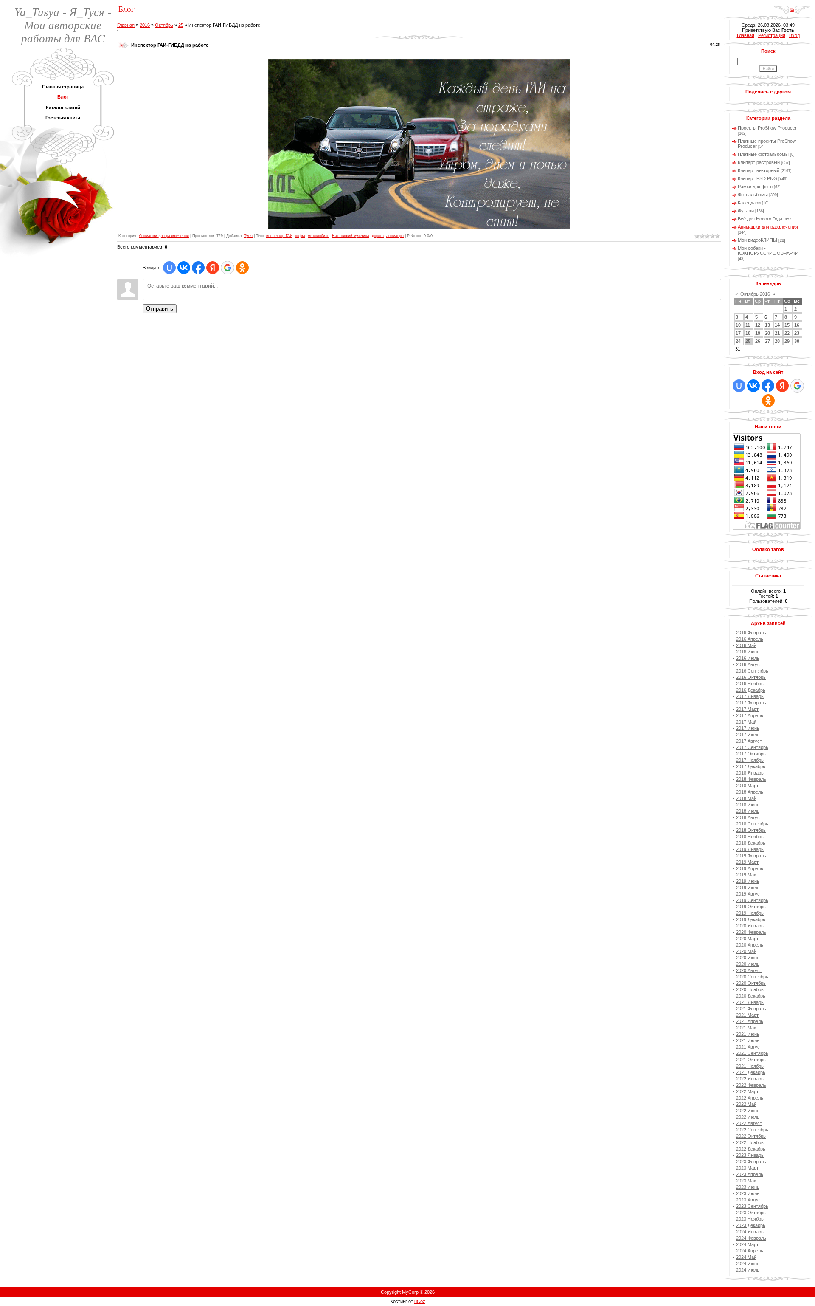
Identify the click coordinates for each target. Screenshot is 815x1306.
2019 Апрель (749, 868)
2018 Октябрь (751, 830)
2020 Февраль (751, 932)
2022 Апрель (749, 1097)
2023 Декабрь (750, 1225)
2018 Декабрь (750, 842)
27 (767, 341)
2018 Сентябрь (752, 823)
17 (738, 333)
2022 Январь (750, 1078)
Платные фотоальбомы (763, 154)
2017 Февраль (751, 702)
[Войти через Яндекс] (212, 267)
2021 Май (746, 1027)
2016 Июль (747, 658)
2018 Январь (750, 772)
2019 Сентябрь (752, 900)
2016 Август (749, 664)
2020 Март (747, 938)
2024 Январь (750, 1231)
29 (787, 341)
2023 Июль (747, 1193)
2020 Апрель (749, 944)
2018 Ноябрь (750, 836)
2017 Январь (750, 696)
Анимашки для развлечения (164, 236)
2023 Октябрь (751, 1212)
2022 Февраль (751, 1085)
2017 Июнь (747, 728)
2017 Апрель (749, 715)
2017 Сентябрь (752, 747)
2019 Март (747, 862)
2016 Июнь (747, 651)
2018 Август (749, 817)
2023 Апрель (749, 1174)
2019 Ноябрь (750, 913)
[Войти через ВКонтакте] (183, 267)
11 (747, 325)
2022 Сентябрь (752, 1129)
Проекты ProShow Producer (767, 127)
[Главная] (792, 6)
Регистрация (771, 35)
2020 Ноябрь (750, 989)
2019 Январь (750, 849)
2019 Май (746, 874)
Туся (248, 236)
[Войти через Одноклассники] (242, 267)
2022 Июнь (747, 1110)
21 (777, 333)
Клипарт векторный (758, 170)
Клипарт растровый (759, 162)
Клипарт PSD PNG (757, 178)
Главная (126, 25)
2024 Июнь (747, 1263)
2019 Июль (747, 887)
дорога (378, 236)
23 (796, 333)
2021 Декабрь (750, 1072)
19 (757, 333)
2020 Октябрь (751, 983)
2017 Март (747, 709)
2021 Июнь (747, 1034)
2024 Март (747, 1244)
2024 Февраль (751, 1238)
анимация (395, 236)
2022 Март (747, 1091)
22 (787, 333)
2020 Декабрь (750, 995)
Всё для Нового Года (760, 218)
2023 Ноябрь (750, 1218)
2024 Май (746, 1257)
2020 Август (749, 970)
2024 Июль (747, 1269)
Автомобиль (318, 236)
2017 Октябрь (751, 753)
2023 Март (747, 1167)
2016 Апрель (749, 639)
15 (787, 325)
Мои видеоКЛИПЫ (757, 240)
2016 (145, 25)
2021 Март (747, 1015)
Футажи (746, 210)
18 (747, 333)
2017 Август (749, 740)
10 (738, 325)
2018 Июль (747, 811)
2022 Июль (747, 1116)
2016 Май (746, 645)
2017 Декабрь (750, 766)
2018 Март (747, 785)
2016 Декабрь (750, 690)
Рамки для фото (755, 186)
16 (796, 325)
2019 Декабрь (750, 919)
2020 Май (746, 951)
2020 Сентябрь (752, 976)
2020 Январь (750, 925)
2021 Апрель (749, 1021)
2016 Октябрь (751, 677)
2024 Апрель (749, 1250)
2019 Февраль (751, 855)
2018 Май (746, 798)
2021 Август (749, 1046)
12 (757, 325)
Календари (749, 202)
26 (757, 341)
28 (777, 341)
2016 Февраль (751, 632)
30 (796, 341)
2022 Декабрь (750, 1148)
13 (767, 325)
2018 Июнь (747, 804)
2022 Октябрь (751, 1136)
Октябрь (164, 25)
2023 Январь (750, 1155)
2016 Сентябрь (752, 670)
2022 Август (749, 1123)
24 (738, 341)
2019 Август (749, 893)
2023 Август (749, 1199)
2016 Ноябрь (750, 683)
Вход (794, 35)
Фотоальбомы (753, 194)
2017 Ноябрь (750, 760)
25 (180, 25)
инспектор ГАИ (279, 236)
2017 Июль (747, 734)
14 (777, 325)
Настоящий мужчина (350, 236)
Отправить (159, 308)
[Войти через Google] (227, 267)
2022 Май (746, 1104)
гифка (300, 236)
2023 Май (746, 1180)
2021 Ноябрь (750, 1066)
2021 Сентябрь (752, 1053)
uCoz (419, 1301)
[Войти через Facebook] (198, 267)
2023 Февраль (751, 1161)
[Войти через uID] (169, 267)
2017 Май (746, 721)
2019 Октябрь (751, 906)
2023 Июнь (747, 1187)
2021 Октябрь (751, 1059)
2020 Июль (747, 964)
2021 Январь (750, 1002)
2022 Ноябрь (750, 1142)
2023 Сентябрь (752, 1206)
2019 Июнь (747, 881)
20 (767, 333)
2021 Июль (747, 1040)
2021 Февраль (751, 1008)
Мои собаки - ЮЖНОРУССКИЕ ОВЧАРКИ (768, 251)
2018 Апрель (749, 791)
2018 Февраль (751, 779)
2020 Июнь (747, 957)
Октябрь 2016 (755, 294)
